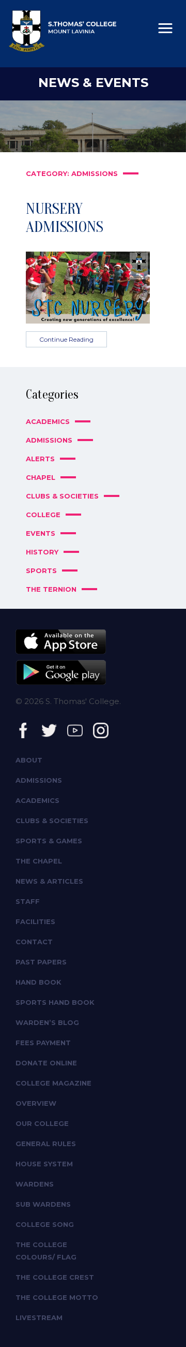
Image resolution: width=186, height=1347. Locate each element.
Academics (48, 421)
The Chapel (39, 861)
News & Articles (49, 881)
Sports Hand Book (55, 1002)
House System (44, 1164)
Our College (42, 1123)
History (42, 552)
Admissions (49, 440)
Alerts (40, 459)
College (43, 514)
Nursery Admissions (64, 218)
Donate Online (46, 1063)
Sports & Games (49, 841)
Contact (34, 942)
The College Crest (55, 1277)
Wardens (35, 1184)
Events (40, 533)
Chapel (40, 477)
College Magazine (53, 1083)
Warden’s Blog (47, 1022)
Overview (36, 1103)
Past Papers (41, 962)
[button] (165, 28)
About (29, 760)
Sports (41, 570)
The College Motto (57, 1297)
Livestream (39, 1317)
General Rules (46, 1143)
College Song (45, 1224)
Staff (28, 901)
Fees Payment (43, 1042)
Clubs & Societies (62, 496)
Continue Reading (66, 339)
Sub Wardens (43, 1204)
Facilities (35, 921)
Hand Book (38, 982)
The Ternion (51, 589)
